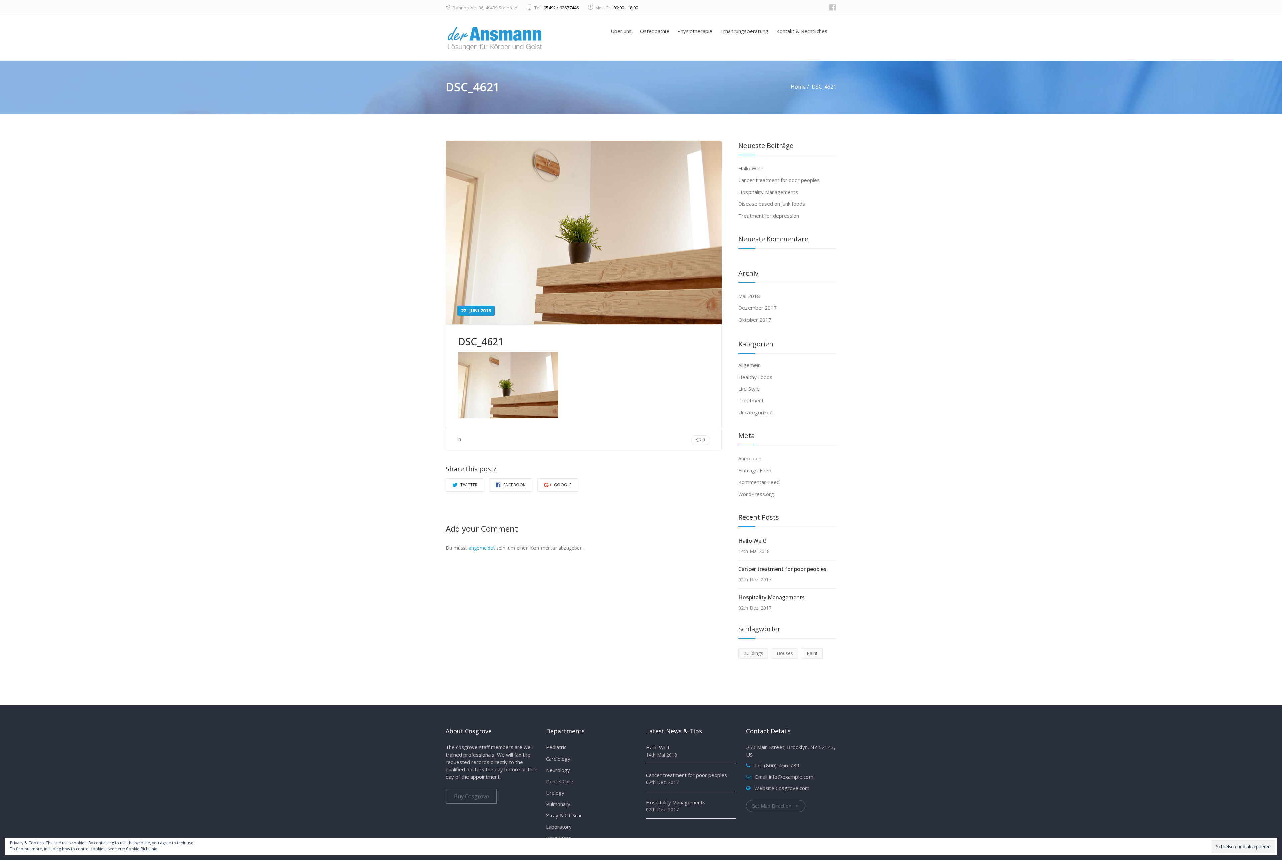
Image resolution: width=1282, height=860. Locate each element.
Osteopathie (654, 31)
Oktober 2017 (754, 319)
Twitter (468, 485)
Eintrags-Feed (754, 470)
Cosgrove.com (792, 788)
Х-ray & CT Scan (564, 815)
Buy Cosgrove (471, 796)
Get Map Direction (771, 806)
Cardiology (558, 758)
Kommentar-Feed (759, 482)
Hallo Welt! (750, 168)
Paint (812, 653)
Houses (785, 653)
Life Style (749, 388)
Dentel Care (559, 781)
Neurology (558, 770)
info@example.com (791, 776)
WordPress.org (756, 494)
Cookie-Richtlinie (141, 849)
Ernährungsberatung (744, 31)
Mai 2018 (749, 296)
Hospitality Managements (768, 192)
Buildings (753, 653)
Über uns (621, 31)
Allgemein (749, 365)
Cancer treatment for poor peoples (779, 180)
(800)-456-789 (781, 765)
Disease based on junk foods (771, 203)
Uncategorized (755, 412)
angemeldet (482, 548)
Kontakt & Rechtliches (801, 31)
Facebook (514, 485)
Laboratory (559, 826)
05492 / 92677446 (561, 8)
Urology (555, 792)
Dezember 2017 (757, 307)
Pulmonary (558, 804)
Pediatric (556, 747)
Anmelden (749, 458)
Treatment (751, 400)
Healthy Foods (755, 377)
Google (562, 485)
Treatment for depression (768, 215)
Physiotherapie (694, 31)
